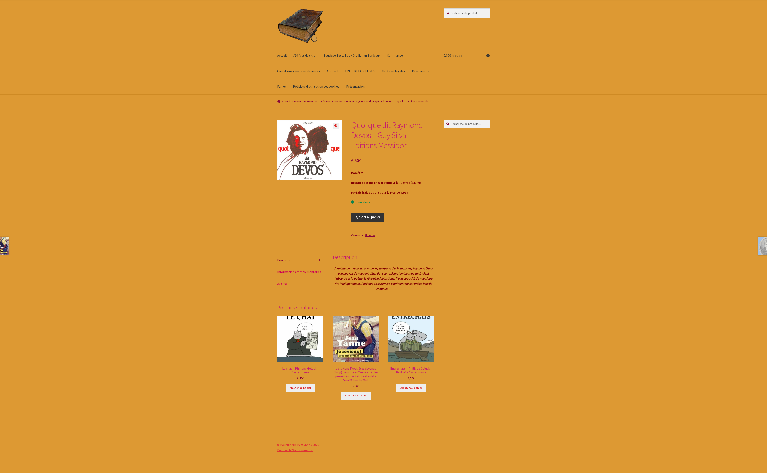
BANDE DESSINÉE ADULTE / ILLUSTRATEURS (318, 101)
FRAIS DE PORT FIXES (360, 71)
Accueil (282, 55)
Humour (350, 101)
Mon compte (420, 71)
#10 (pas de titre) (304, 55)
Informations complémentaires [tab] (299, 272)
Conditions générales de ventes (298, 71)
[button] (336, 126)
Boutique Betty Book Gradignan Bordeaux (351, 55)
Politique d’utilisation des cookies (316, 86)
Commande (395, 55)
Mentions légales (393, 71)
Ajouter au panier (368, 217)
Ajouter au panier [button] (300, 388)
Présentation (355, 86)
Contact (332, 71)
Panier (281, 86)
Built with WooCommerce (295, 450)
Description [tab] (285, 260)
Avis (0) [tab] (282, 284)
